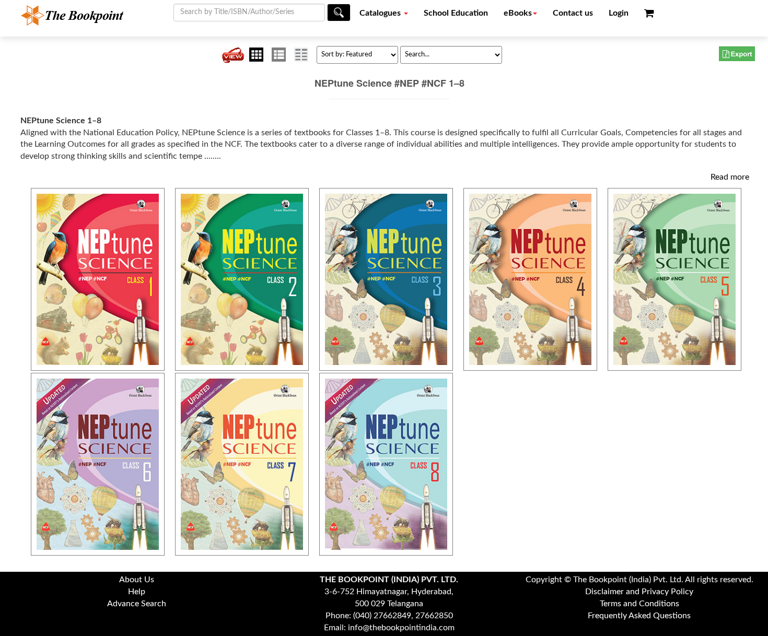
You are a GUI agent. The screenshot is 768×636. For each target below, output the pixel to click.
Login (619, 13)
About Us (136, 579)
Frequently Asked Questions (639, 615)
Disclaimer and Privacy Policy (639, 591)
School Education (456, 13)
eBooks (518, 13)
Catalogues (381, 13)
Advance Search (136, 603)
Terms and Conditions (639, 603)
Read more (730, 177)
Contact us (573, 13)
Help (136, 591)
